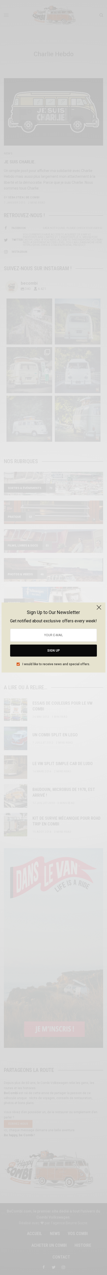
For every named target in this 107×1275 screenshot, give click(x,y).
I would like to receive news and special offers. (56, 664)
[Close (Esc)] (99, 609)
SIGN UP (53, 650)
